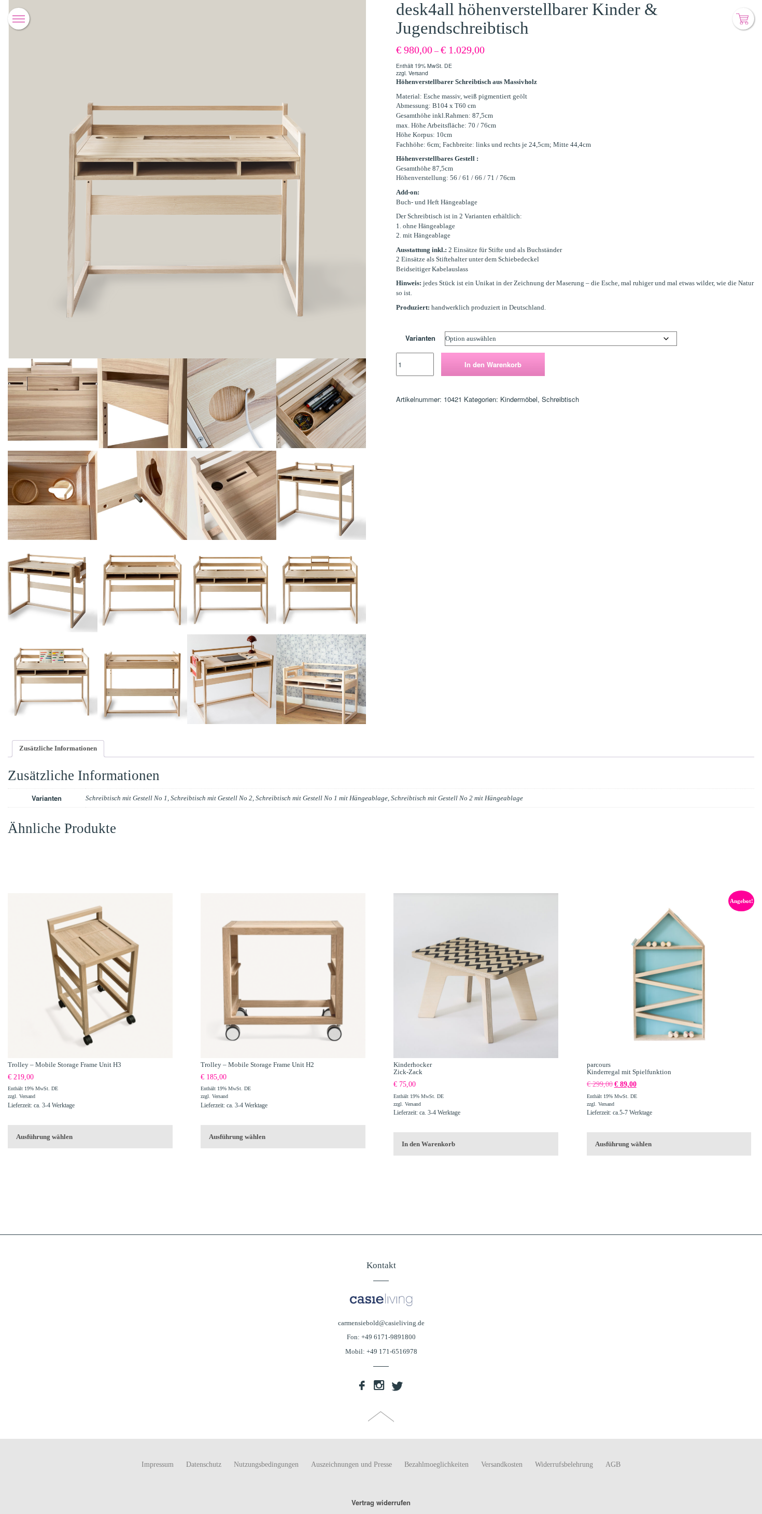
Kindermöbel (519, 399)
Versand (418, 73)
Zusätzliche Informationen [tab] (58, 748)
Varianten (420, 338)
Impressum (158, 1464)
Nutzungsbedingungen (266, 1464)
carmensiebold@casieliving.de (381, 1323)
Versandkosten (502, 1464)
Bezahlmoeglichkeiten (436, 1464)
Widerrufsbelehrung (564, 1464)
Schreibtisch (560, 399)
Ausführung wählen (44, 1137)
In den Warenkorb (492, 364)
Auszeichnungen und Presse (351, 1464)
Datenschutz (203, 1464)
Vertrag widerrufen (381, 1502)
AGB (612, 1464)
